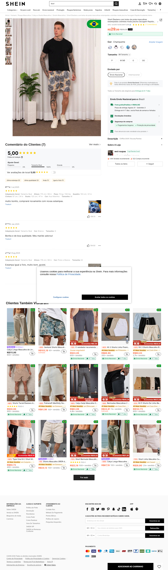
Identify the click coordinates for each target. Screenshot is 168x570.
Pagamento (90, 546)
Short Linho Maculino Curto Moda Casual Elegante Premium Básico (147, 459)
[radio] (110, 47)
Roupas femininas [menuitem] (74, 10)
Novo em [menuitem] (36, 10)
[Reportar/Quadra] (99, 216)
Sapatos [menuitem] (98, 10)
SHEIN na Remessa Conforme (33, 530)
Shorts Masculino (59, 15)
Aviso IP (50, 562)
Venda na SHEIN (13, 513)
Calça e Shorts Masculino (41, 15)
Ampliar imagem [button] (156, 42)
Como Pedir (30, 517)
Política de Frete (32, 508)
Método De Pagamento (54, 513)
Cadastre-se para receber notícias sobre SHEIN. (107, 516)
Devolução (30, 511)
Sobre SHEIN (11, 509)
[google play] (137, 510)
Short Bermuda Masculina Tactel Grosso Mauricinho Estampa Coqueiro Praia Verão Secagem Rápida (84, 459)
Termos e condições (14, 562)
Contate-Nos (50, 509)
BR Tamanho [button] (123, 55)
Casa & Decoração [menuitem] (137, 10)
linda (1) (46, 180)
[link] (145, 3)
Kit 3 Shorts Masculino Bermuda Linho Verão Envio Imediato (147, 347)
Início (7, 15)
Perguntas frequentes (53, 522)
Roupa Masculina (24, 15)
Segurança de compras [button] (124, 122)
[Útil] (88, 216)
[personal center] (139, 3)
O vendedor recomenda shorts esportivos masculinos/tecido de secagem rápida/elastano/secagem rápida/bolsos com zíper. (84, 347)
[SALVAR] (159, 566)
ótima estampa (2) (13, 180)
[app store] (132, 510)
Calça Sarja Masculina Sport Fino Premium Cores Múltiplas (84, 403)
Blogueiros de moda (14, 516)
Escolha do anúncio (34, 565)
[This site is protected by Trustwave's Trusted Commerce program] (87, 556)
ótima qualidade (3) (31, 180)
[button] (155, 3)
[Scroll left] (157, 9)
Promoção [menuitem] (60, 10)
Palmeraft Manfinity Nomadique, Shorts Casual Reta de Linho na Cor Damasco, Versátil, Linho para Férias (53, 403)
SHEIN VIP (30, 526)
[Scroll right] (160, 9)
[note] (84, 342)
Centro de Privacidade (15, 559)
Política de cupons (52, 519)
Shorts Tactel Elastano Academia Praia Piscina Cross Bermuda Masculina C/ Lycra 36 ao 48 (21, 403)
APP (131, 504)
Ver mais (84, 477)
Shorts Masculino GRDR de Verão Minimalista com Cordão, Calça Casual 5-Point (53, 461)
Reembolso (30, 514)
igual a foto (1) (58, 180)
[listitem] (21, 333)
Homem (13, 15)
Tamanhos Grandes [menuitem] (155, 10)
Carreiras (10, 519)
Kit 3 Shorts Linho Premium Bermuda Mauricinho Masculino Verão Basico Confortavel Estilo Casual (116, 347)
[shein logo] (15, 3)
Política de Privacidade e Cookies (37, 559)
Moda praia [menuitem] (88, 10)
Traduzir (8, 204)
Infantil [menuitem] (107, 10)
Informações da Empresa (15, 565)
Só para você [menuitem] (25, 10)
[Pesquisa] (116, 3)
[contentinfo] (124, 551)
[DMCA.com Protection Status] (93, 556)
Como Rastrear (31, 520)
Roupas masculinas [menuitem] (120, 10)
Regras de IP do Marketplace (34, 562)
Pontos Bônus (51, 516)
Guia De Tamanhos (33, 523)
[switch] (53, 172)
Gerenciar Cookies (58, 559)
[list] (106, 509)
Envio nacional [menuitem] (48, 10)
